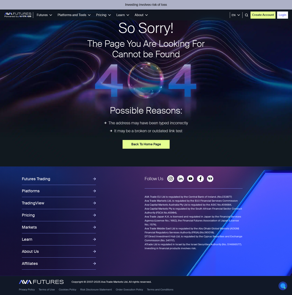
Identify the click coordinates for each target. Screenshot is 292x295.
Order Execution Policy (129, 289)
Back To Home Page (146, 144)
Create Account (263, 15)
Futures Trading (36, 178)
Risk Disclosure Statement (96, 289)
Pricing (101, 15)
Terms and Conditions (160, 289)
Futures (42, 15)
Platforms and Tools (72, 15)
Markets (29, 227)
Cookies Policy (67, 289)
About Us (30, 251)
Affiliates (30, 263)
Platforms (31, 190)
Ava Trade (107, 282)
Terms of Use (47, 289)
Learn (120, 15)
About (139, 15)
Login (282, 15)
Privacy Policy (27, 289)
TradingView (33, 203)
